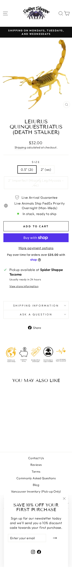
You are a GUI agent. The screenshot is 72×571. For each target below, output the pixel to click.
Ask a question (36, 314)
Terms (36, 471)
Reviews (36, 465)
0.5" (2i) (27, 169)
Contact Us (36, 458)
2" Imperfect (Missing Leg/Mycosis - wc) (36, 182)
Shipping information (36, 305)
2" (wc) (46, 169)
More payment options (36, 248)
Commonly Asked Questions (36, 478)
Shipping (20, 147)
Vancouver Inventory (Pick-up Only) (36, 491)
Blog (36, 485)
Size (36, 162)
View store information (23, 286)
